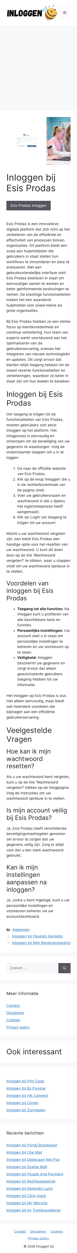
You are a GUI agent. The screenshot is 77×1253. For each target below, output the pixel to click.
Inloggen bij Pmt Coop (25, 1081)
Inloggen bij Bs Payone (25, 1088)
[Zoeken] (64, 968)
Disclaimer (15, 1013)
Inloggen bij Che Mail (24, 1152)
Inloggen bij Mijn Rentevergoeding (41, 943)
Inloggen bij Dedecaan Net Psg (32, 1159)
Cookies (13, 1020)
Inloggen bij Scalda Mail (26, 1167)
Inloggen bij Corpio (22, 1103)
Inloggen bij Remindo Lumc (29, 1188)
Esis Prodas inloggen (28, 205)
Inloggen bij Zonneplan (25, 1110)
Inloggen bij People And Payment (34, 1174)
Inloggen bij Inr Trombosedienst (33, 1210)
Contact (13, 1005)
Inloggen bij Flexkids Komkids (37, 936)
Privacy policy (18, 1027)
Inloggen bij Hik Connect (27, 1095)
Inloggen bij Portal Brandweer (31, 1145)
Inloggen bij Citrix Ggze (26, 1196)
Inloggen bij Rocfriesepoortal (30, 1181)
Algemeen (21, 930)
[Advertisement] (38, 66)
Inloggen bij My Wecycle (26, 1203)
